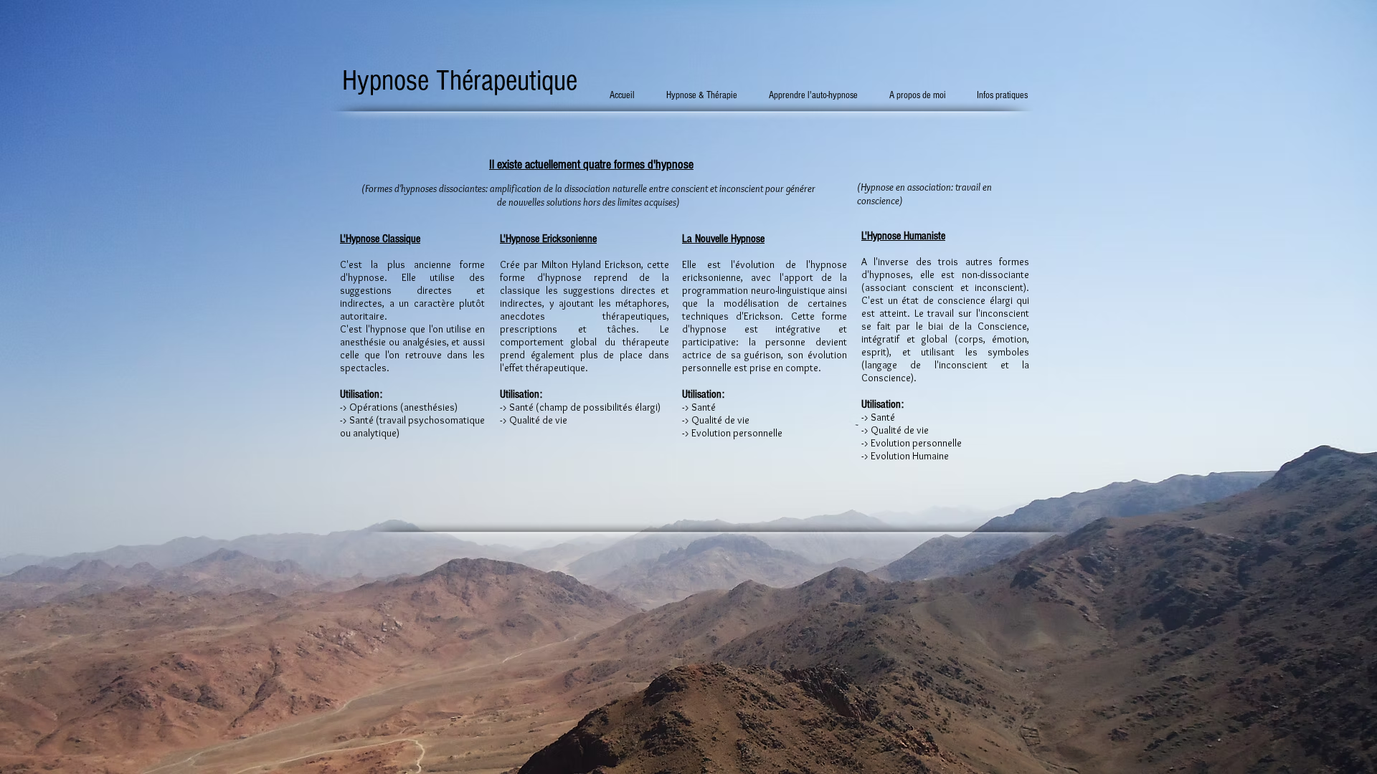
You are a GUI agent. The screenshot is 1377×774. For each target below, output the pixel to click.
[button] (707, 95)
